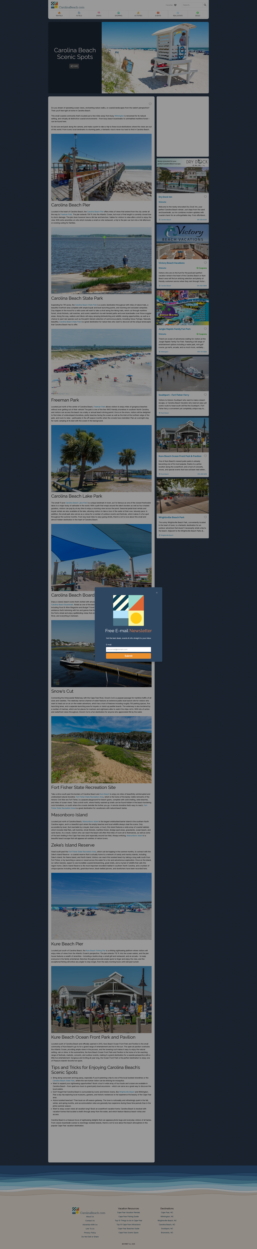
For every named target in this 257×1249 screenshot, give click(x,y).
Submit (128, 655)
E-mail (108, 645)
